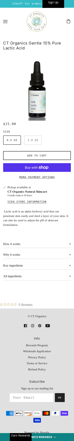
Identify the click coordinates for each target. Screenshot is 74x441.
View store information (27, 201)
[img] (25, 325)
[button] (37, 437)
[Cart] (69, 21)
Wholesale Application (37, 351)
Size (6, 131)
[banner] (37, 21)
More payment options (37, 177)
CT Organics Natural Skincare (27, 191)
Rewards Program (37, 345)
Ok (60, 397)
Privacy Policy (37, 357)
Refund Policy (37, 369)
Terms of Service (37, 363)
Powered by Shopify (37, 432)
